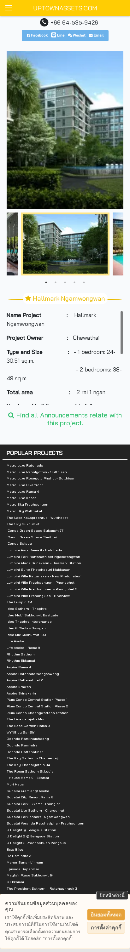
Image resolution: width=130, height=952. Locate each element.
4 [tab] (74, 282)
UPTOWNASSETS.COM (65, 8)
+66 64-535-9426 (74, 22)
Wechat (79, 35)
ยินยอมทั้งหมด (106, 914)
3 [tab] (65, 282)
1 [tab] (46, 282)
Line (60, 35)
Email (98, 35)
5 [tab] (84, 282)
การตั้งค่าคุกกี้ (106, 927)
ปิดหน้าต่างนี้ (112, 895)
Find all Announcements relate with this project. (68, 419)
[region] (65, 357)
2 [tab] (55, 282)
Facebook (39, 35)
